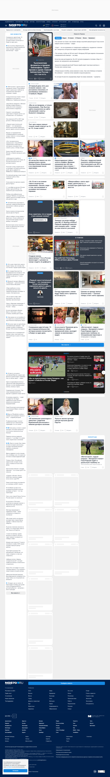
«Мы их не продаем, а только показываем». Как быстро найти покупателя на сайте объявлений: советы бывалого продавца (40, 109)
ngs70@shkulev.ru (23, 710)
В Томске (79, 238)
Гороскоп (55, 21)
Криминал (52, 645)
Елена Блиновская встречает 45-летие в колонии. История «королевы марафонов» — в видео (79, 375)
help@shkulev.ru (15, 713)
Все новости (16, 34)
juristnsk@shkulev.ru (41, 712)
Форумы (32, 21)
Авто (29, 642)
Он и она (70, 642)
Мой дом (51, 653)
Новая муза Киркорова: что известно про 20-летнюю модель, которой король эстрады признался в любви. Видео (79, 366)
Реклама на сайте (10, 642)
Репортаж (92, 437)
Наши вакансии (9, 650)
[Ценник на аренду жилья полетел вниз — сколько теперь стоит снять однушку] (92, 279)
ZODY (69, 21)
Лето (50, 650)
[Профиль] (104, 25)
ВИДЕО (66, 353)
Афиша (49, 21)
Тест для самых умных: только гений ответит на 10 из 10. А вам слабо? (40, 126)
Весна (30, 647)
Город (30, 650)
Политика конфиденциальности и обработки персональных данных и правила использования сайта (79, 708)
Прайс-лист (8, 645)
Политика (70, 647)
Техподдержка (9, 653)
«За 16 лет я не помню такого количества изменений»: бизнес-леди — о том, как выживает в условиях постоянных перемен (40, 186)
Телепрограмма (40, 21)
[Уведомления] (100, 25)
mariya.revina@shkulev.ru (10, 719)
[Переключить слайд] (104, 372)
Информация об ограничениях (63, 702)
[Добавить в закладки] (51, 79)
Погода (26, 21)
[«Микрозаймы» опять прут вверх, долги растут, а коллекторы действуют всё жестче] (98, 185)
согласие (9, 767)
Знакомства (19, 21)
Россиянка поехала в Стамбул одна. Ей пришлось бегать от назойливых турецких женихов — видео (79, 358)
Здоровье (31, 660)
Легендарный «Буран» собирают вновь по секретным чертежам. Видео (79, 383)
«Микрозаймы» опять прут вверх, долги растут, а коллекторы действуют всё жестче (79, 184)
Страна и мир (90, 647)
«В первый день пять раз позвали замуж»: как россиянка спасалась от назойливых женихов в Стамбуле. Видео (39, 90)
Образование (53, 660)
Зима (50, 642)
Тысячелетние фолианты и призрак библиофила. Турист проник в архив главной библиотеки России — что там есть (40, 68)
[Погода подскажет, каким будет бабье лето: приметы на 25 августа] (66, 279)
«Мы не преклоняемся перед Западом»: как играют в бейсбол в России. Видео (46, 379)
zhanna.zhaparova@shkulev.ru (12, 717)
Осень (69, 645)
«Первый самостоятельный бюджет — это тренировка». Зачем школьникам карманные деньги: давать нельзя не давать (40, 284)
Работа (70, 653)
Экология (88, 650)
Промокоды (75, 21)
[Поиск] (96, 25)
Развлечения (71, 655)
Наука (51, 655)
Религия (70, 658)
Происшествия (72, 650)
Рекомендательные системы (62, 706)
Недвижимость (9, 21)
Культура (51, 647)
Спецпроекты (90, 655)
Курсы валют (63, 21)
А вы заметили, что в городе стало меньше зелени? (40, 215)
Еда (29, 655)
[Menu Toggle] (6, 25)
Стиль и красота (90, 645)
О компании (8, 647)
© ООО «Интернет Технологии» (30, 723)
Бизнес (30, 645)
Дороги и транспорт (34, 653)
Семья (69, 660)
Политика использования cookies (63, 704)
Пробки (55, 25)
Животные (31, 658)
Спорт (87, 642)
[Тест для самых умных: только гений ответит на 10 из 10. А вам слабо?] (66, 129)
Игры (81, 21)
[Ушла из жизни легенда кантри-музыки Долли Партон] (66, 406)
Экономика (89, 653)
